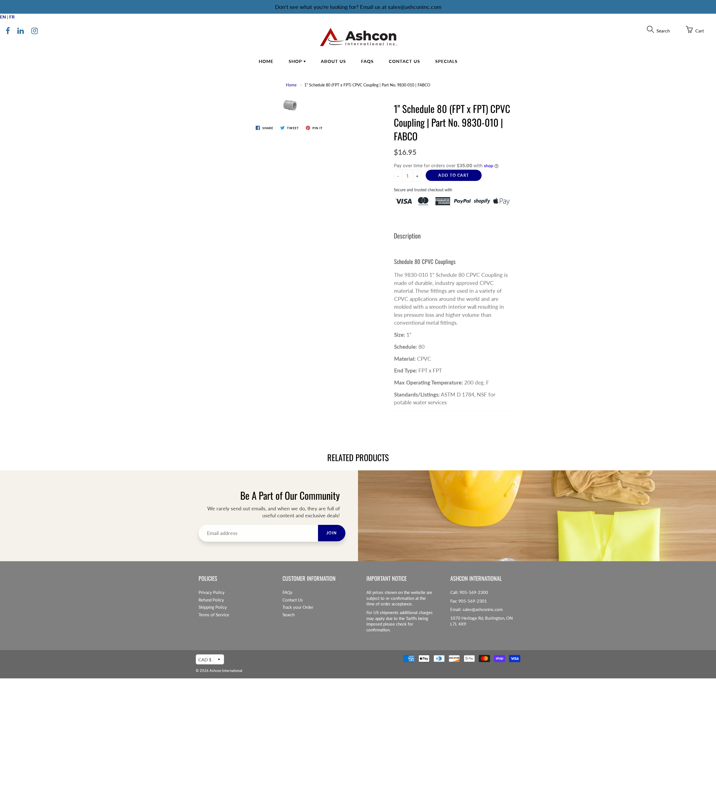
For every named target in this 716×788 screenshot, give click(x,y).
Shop (296, 61)
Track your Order (297, 607)
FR (12, 16)
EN (3, 16)
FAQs (367, 61)
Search (288, 614)
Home (266, 61)
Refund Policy (211, 600)
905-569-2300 (474, 592)
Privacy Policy (212, 592)
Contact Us (404, 61)
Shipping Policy (213, 607)
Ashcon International (225, 670)
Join (331, 532)
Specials (446, 61)
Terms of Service (214, 614)
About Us (333, 61)
